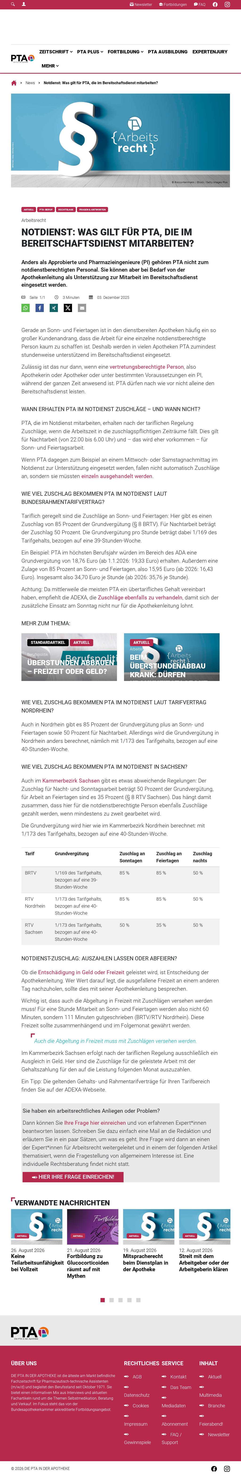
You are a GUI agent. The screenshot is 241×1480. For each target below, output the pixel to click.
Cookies (140, 1406)
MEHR (48, 66)
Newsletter (143, 4)
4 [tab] (129, 1300)
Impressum (136, 1424)
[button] (25, 308)
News (30, 83)
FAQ (201, 4)
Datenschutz (137, 1395)
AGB (137, 1377)
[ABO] (76, 26)
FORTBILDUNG (124, 52)
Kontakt (177, 1377)
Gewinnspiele (137, 1442)
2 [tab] (111, 1300)
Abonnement (175, 1424)
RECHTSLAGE (65, 209)
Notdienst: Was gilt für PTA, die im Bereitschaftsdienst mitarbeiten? (101, 83)
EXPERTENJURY (210, 52)
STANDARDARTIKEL (48, 642)
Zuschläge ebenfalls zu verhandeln (140, 597)
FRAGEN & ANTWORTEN (92, 209)
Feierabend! (211, 1424)
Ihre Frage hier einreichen (95, 1123)
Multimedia (210, 1395)
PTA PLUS (88, 52)
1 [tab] (102, 1300)
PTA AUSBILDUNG (168, 52)
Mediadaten (174, 1406)
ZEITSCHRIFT (54, 52)
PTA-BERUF (46, 209)
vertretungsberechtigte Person (147, 367)
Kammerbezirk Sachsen (71, 781)
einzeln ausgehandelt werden (116, 476)
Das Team (180, 1387)
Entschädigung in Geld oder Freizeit (81, 972)
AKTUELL (29, 209)
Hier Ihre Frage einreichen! (76, 1177)
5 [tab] (138, 1300)
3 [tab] (120, 1300)
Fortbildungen (175, 4)
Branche (216, 1406)
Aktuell (214, 1377)
